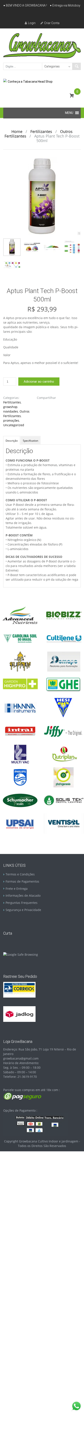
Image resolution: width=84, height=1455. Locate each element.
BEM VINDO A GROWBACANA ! (26, 5)
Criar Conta (51, 23)
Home (16, 131)
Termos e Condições (20, 874)
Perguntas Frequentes (21, 903)
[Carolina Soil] (20, 638)
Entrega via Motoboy (66, 5)
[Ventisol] (64, 823)
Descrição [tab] (12, 440)
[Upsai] (20, 823)
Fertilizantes (41, 131)
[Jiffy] (64, 731)
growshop (10, 407)
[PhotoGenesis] (64, 777)
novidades (10, 411)
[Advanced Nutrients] (20, 615)
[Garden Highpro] (20, 684)
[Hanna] (20, 707)
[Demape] (64, 661)
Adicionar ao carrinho (39, 381)
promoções (11, 420)
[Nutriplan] (64, 754)
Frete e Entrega (17, 888)
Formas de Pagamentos (22, 881)
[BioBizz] (64, 615)
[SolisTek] (64, 800)
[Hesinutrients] (64, 707)
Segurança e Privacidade (23, 910)
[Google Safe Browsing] (20, 954)
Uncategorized (13, 425)
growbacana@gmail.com (21, 1058)
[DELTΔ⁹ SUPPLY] (20, 661)
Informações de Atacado (23, 895)
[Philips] (20, 777)
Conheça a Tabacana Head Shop (30, 81)
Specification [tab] (30, 440)
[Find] (76, 66)
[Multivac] (20, 754)
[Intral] (20, 731)
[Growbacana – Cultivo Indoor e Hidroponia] (42, 45)
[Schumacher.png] (20, 800)
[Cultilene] (64, 638)
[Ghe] (64, 684)
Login (32, 23)
